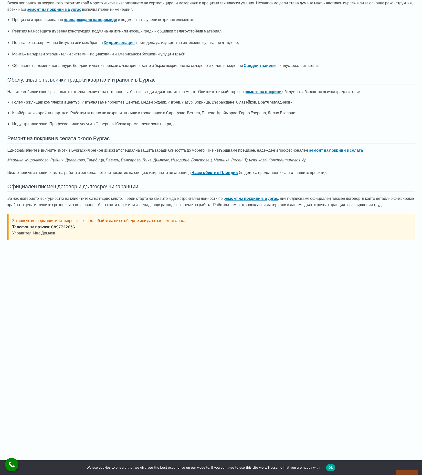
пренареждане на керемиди (90, 19)
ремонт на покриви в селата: (336, 150)
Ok (330, 467)
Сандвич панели (260, 65)
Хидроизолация (119, 42)
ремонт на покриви (263, 91)
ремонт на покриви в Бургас (54, 9)
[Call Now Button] (11, 464)
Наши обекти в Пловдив (214, 172)
